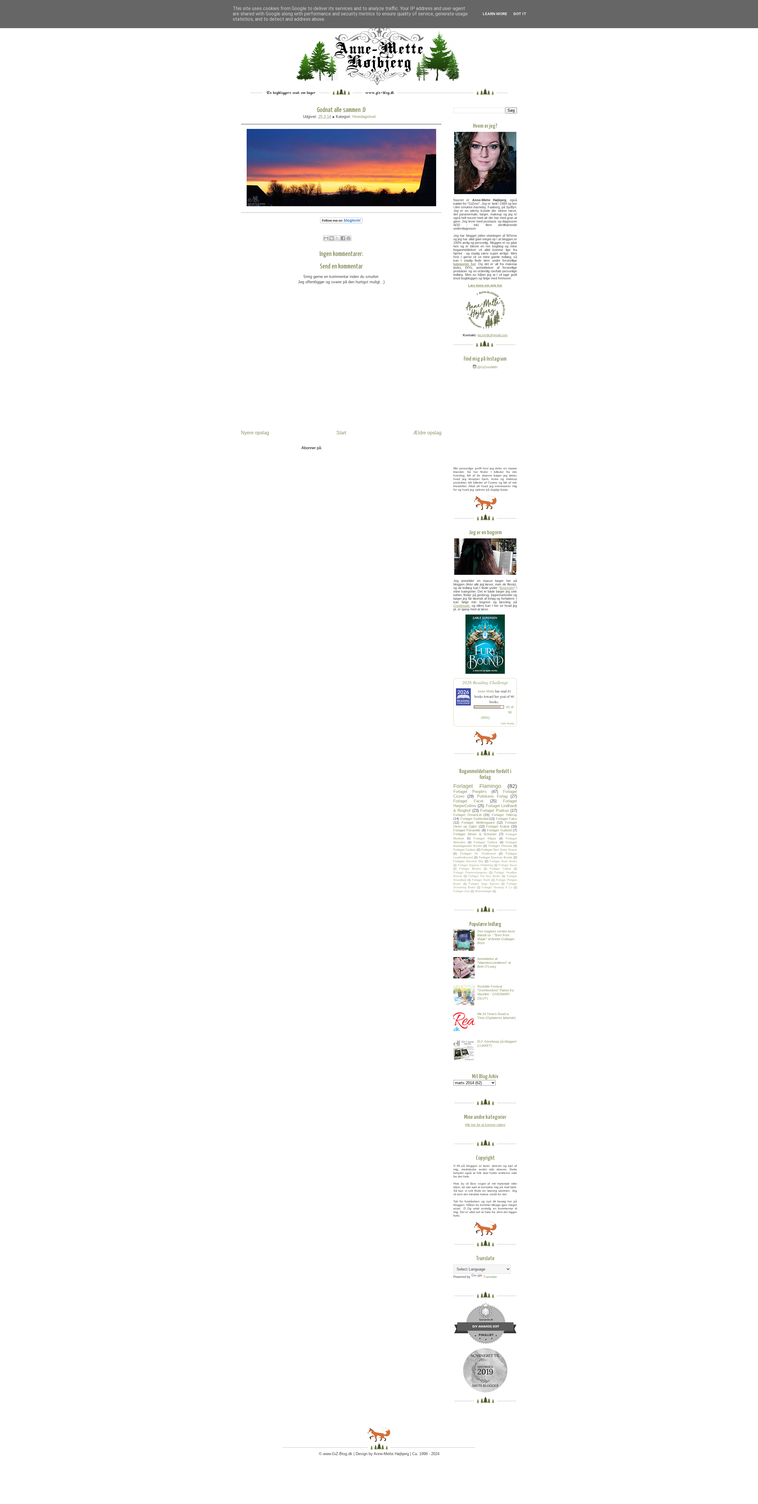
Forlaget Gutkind (499, 830)
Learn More (495, 14)
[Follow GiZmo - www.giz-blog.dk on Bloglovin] (341, 225)
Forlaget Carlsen (464, 849)
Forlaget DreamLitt (467, 815)
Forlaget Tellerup (504, 815)
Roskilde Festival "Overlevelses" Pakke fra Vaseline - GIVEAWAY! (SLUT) (495, 992)
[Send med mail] (326, 238)
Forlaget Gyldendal (474, 818)
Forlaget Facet (468, 801)
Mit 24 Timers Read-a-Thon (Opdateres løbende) (496, 1016)
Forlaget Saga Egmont (484, 883)
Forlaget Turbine (486, 842)
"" (507, 588)
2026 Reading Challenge (485, 682)
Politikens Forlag (492, 796)
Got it (519, 14)
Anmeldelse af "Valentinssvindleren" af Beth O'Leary (494, 962)
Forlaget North (481, 880)
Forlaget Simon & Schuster (475, 834)
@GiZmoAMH (486, 367)
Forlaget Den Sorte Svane (499, 849)
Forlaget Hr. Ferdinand (477, 853)
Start (341, 432)
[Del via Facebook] (343, 238)
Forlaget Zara (461, 891)
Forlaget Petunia (500, 845)
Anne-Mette (485, 691)
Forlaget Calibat (500, 868)
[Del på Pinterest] (348, 238)
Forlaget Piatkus (494, 810)
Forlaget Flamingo (477, 786)
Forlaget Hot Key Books (484, 876)
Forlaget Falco (506, 818)
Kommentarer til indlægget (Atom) (352, 448)
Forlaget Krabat (497, 826)
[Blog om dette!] (332, 238)
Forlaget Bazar (508, 865)
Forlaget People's (470, 791)
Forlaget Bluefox (470, 868)
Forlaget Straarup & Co (497, 887)
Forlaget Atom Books (503, 861)
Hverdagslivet (364, 116)
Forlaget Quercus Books (496, 857)
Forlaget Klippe (484, 838)
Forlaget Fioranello (466, 830)
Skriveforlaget (483, 891)
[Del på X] (337, 238)
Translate (490, 1277)
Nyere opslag (255, 432)
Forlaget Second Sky (468, 861)
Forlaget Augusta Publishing (475, 865)
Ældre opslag (427, 432)
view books (507, 723)
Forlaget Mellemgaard (478, 822)
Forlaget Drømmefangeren (470, 872)
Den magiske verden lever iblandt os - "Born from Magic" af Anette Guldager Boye (496, 937)
